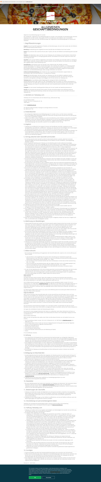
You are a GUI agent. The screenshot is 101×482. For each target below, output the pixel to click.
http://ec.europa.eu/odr (44, 373)
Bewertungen (46, 6)
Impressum (65, 6)
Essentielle (48, 477)
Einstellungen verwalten (55, 471)
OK (35, 477)
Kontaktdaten (56, 6)
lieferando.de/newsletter (49, 384)
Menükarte (38, 6)
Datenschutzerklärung (57, 405)
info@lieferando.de (31, 105)
